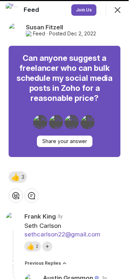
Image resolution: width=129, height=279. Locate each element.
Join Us (84, 10)
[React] (16, 195)
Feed (39, 33)
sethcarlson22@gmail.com (62, 234)
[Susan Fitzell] (56, 122)
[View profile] (13, 10)
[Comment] (31, 196)
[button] (18, 177)
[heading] (32, 9)
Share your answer (64, 141)
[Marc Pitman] (87, 122)
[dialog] (64, 139)
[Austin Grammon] (40, 122)
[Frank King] (71, 122)
